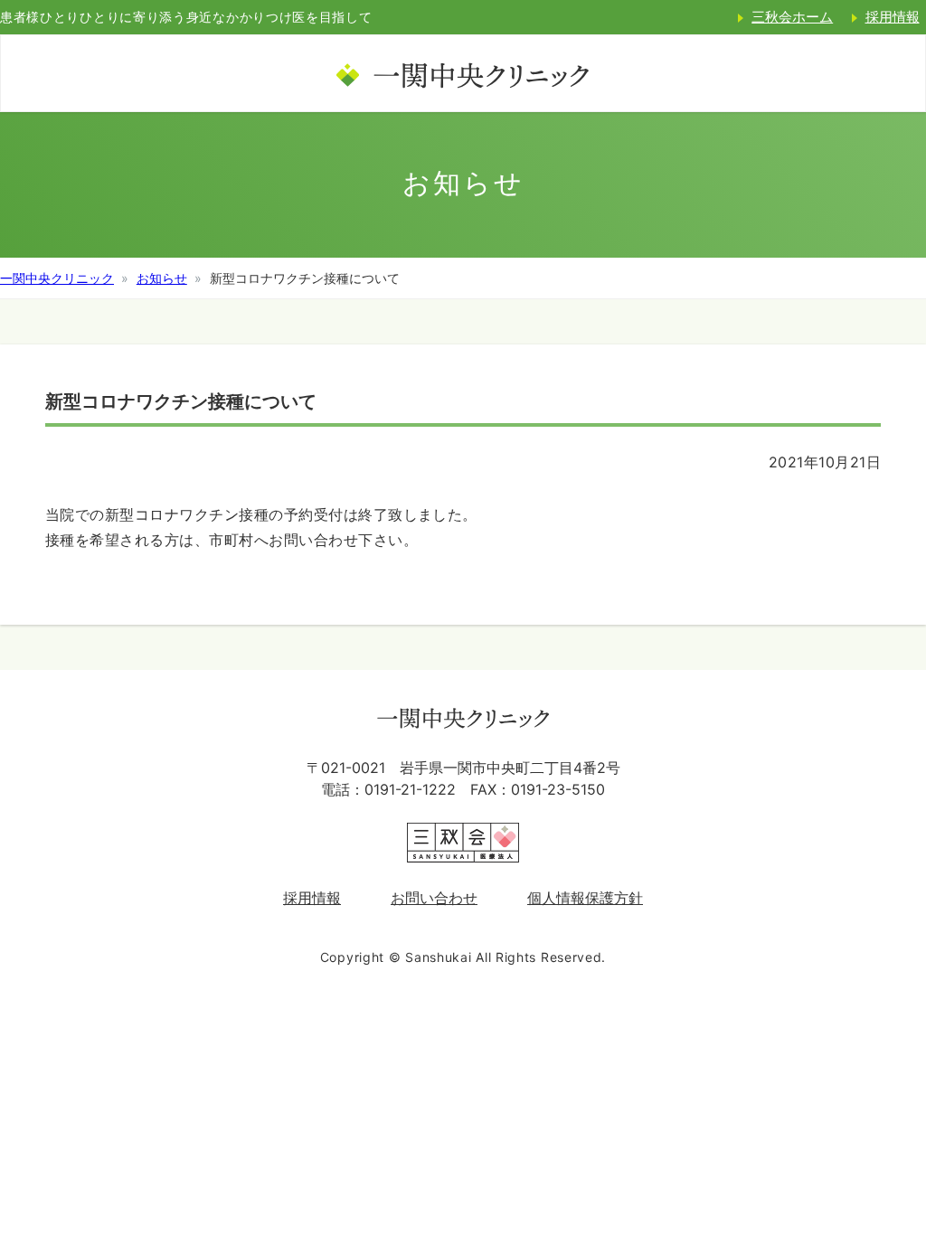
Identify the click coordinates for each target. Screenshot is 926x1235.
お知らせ (162, 278)
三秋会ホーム (792, 16)
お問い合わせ (434, 898)
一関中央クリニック (57, 278)
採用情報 (312, 898)
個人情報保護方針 (585, 898)
